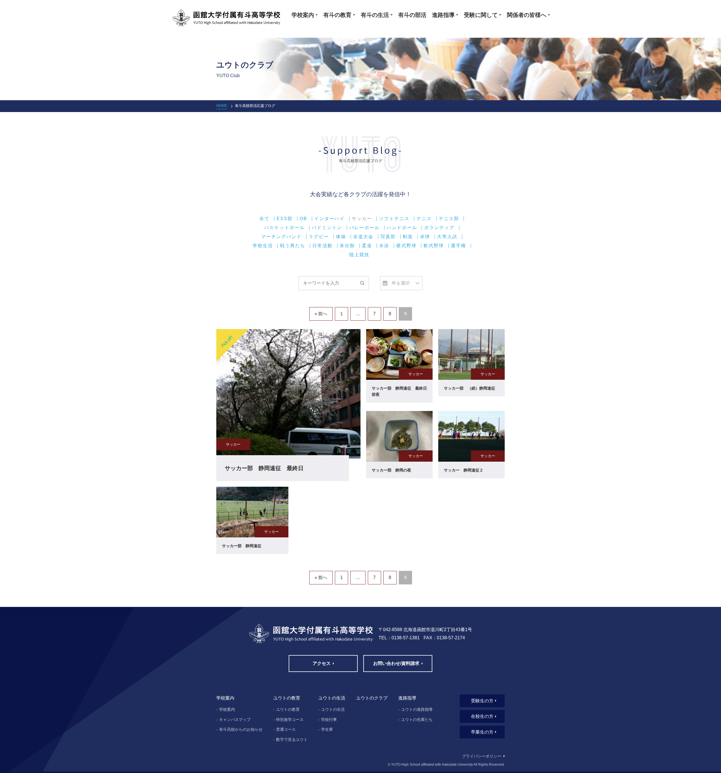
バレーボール (364, 227)
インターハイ (329, 218)
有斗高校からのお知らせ (240, 729)
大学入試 (447, 236)
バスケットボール (284, 227)
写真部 (388, 236)
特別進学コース (290, 719)
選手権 (458, 245)
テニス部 (449, 218)
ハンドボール (402, 227)
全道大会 (363, 236)
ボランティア (439, 227)
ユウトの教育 (288, 709)
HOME (221, 106)
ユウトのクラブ (372, 698)
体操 (341, 236)
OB (303, 218)
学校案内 (227, 709)
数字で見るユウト (292, 739)
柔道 (367, 245)
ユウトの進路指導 (417, 709)
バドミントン (327, 227)
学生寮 (327, 729)
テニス (424, 218)
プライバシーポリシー (481, 756)
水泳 (384, 245)
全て (264, 218)
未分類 (347, 245)
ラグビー (319, 236)
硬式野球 (406, 245)
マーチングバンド (281, 236)
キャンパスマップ (235, 719)
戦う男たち (292, 245)
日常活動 (322, 245)
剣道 (408, 236)
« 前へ (321, 313)
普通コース (286, 729)
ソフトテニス (394, 218)
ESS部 (285, 218)
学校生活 (263, 245)
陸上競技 (359, 255)
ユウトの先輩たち (417, 719)
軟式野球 (434, 245)
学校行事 (329, 719)
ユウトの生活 (333, 709)
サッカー (362, 218)
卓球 (425, 236)
